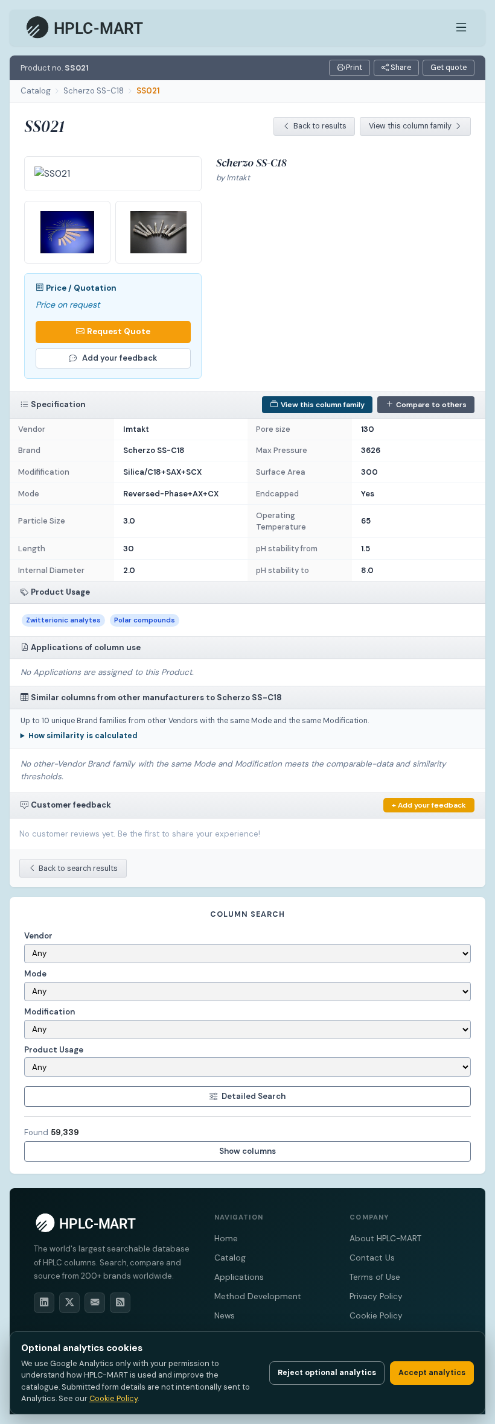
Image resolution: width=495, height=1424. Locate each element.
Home (226, 1238)
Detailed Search (254, 1096)
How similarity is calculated (83, 736)
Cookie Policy (376, 1316)
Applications (239, 1277)
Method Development (257, 1296)
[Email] (95, 1303)
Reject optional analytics (327, 1373)
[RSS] (120, 1303)
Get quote (448, 67)
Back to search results (78, 868)
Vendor (38, 936)
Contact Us (372, 1258)
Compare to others (431, 405)
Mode (35, 974)
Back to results (319, 126)
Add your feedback (119, 358)
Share (400, 67)
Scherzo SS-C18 (93, 91)
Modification (49, 1012)
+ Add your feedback (429, 805)
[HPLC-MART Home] (85, 27)
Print (353, 67)
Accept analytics (431, 1373)
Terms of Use (375, 1277)
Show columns (247, 1151)
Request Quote (118, 331)
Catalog (36, 91)
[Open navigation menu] (461, 27)
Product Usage (53, 1050)
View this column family (410, 126)
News (224, 1316)
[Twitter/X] (69, 1303)
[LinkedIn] (44, 1303)
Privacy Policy (376, 1296)
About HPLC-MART (385, 1238)
